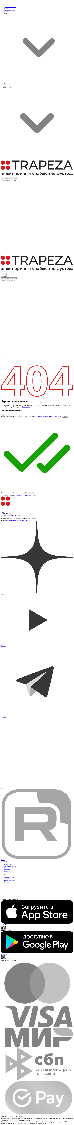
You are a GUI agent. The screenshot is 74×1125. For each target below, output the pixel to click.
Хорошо (65, 416)
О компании (8, 864)
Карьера (6, 871)
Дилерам (7, 879)
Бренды (6, 8)
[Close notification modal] (1, 491)
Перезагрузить (29, 493)
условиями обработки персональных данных (48, 416)
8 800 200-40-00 (10, 515)
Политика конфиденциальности (18, 520)
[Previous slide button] (1, 415)
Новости (7, 869)
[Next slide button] (3, 415)
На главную (26, 407)
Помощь (6, 11)
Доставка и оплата (10, 7)
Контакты (7, 84)
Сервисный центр (9, 10)
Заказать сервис (9, 877)
